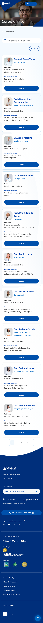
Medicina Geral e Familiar (24, 105)
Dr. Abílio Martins (23, 137)
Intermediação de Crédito (11, 594)
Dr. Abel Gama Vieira (24, 59)
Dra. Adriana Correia (24, 329)
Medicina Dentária (21, 141)
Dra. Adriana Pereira (24, 405)
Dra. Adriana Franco (24, 368)
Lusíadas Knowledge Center (11, 474)
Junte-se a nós (7, 478)
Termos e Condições (9, 578)
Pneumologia (19, 257)
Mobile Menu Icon (40, 4)
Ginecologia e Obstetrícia (24, 371)
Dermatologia (19, 295)
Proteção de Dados (9, 590)
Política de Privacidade (10, 582)
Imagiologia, (19, 409)
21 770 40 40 (10, 499)
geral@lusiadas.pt (33, 499)
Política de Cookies (9, 586)
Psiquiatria (18, 219)
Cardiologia (28, 409)
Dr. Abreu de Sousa (23, 175)
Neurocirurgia (19, 62)
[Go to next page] (32, 442)
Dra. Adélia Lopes (23, 254)
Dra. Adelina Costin (24, 291)
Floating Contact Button (38, 618)
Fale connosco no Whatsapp (23, 513)
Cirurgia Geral (19, 179)
